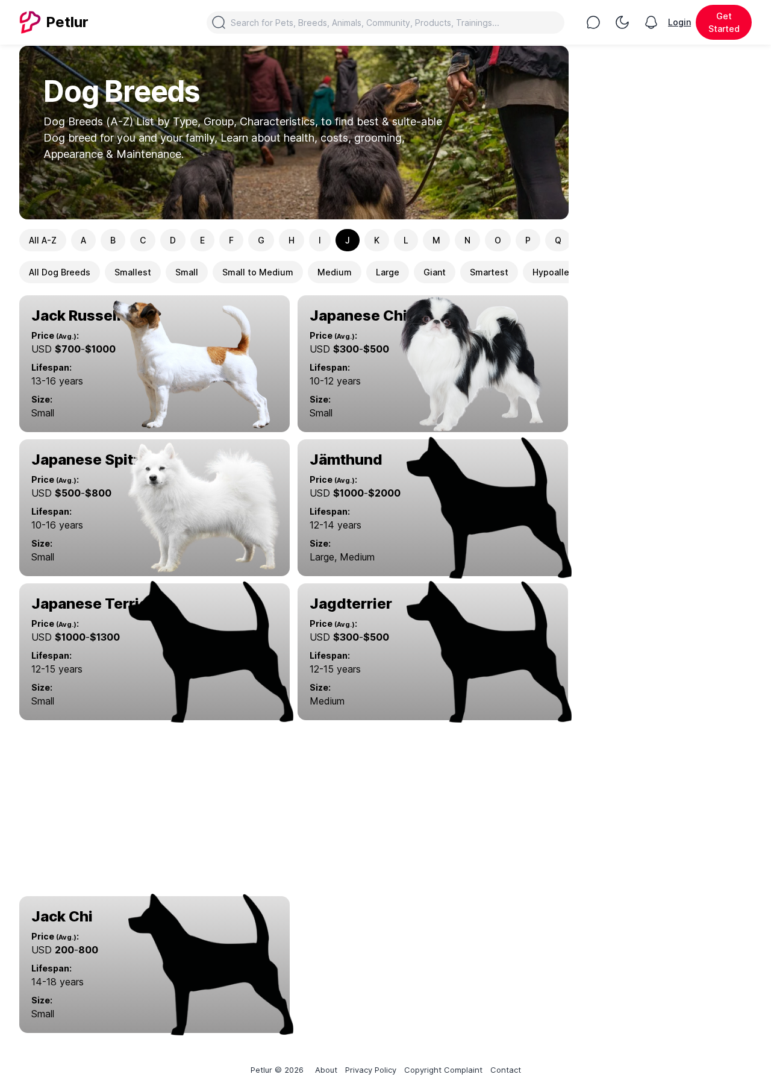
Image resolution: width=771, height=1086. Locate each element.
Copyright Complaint (443, 1070)
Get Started (724, 22)
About (326, 1070)
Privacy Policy (370, 1070)
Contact (505, 1070)
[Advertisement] (294, 809)
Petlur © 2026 (277, 1070)
